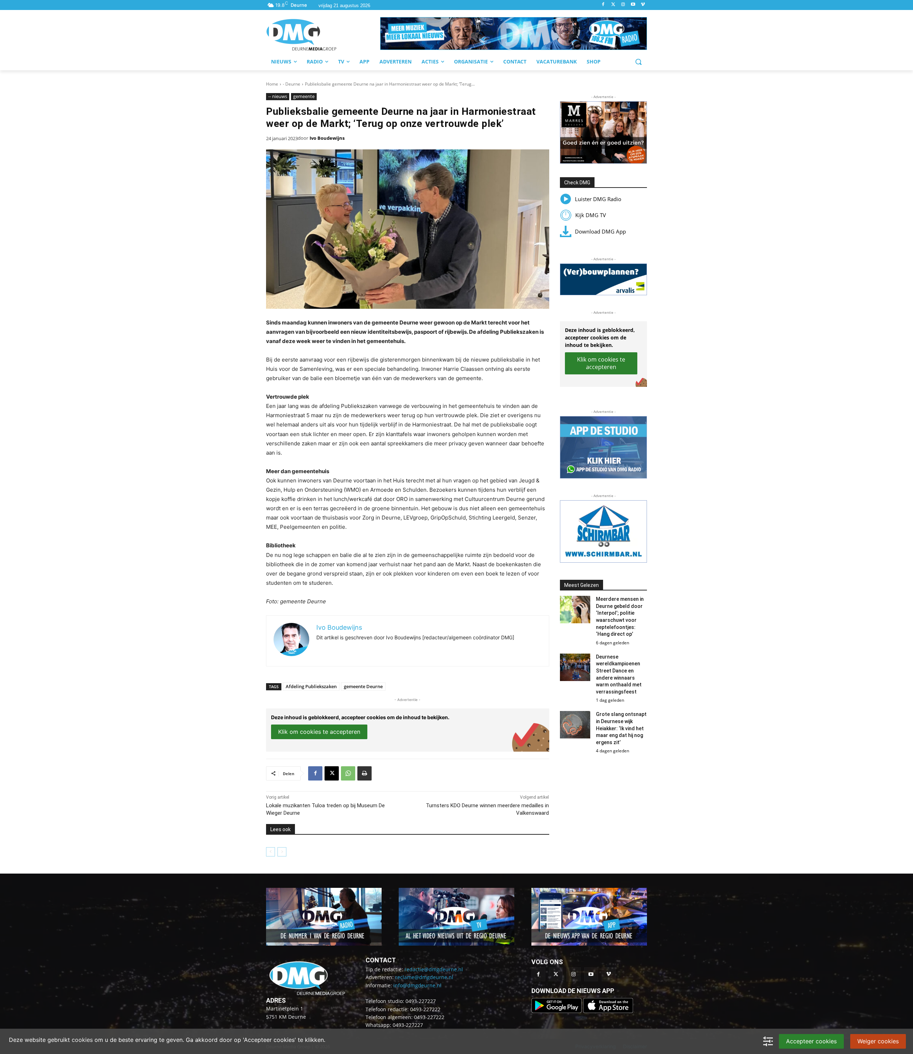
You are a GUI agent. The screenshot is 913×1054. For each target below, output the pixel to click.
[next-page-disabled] (281, 851)
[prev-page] (270, 851)
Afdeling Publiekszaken (311, 686)
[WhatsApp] (348, 773)
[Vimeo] (643, 5)
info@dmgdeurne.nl (417, 985)
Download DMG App (600, 231)
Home (272, 84)
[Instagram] (623, 5)
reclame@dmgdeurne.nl (424, 977)
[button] (514, 33)
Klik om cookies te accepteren (319, 731)
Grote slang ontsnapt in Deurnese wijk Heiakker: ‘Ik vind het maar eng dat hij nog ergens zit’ (621, 728)
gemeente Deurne (363, 686)
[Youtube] (633, 5)
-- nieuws (277, 96)
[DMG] (323, 35)
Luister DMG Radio (598, 199)
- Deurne (291, 84)
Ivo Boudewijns (327, 138)
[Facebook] (603, 5)
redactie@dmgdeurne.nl (433, 969)
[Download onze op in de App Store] (608, 1011)
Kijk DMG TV (590, 215)
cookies (82, 1039)
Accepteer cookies (811, 1041)
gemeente (304, 96)
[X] (332, 773)
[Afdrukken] (364, 773)
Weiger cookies (878, 1041)
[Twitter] (613, 5)
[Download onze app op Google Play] (557, 1011)
